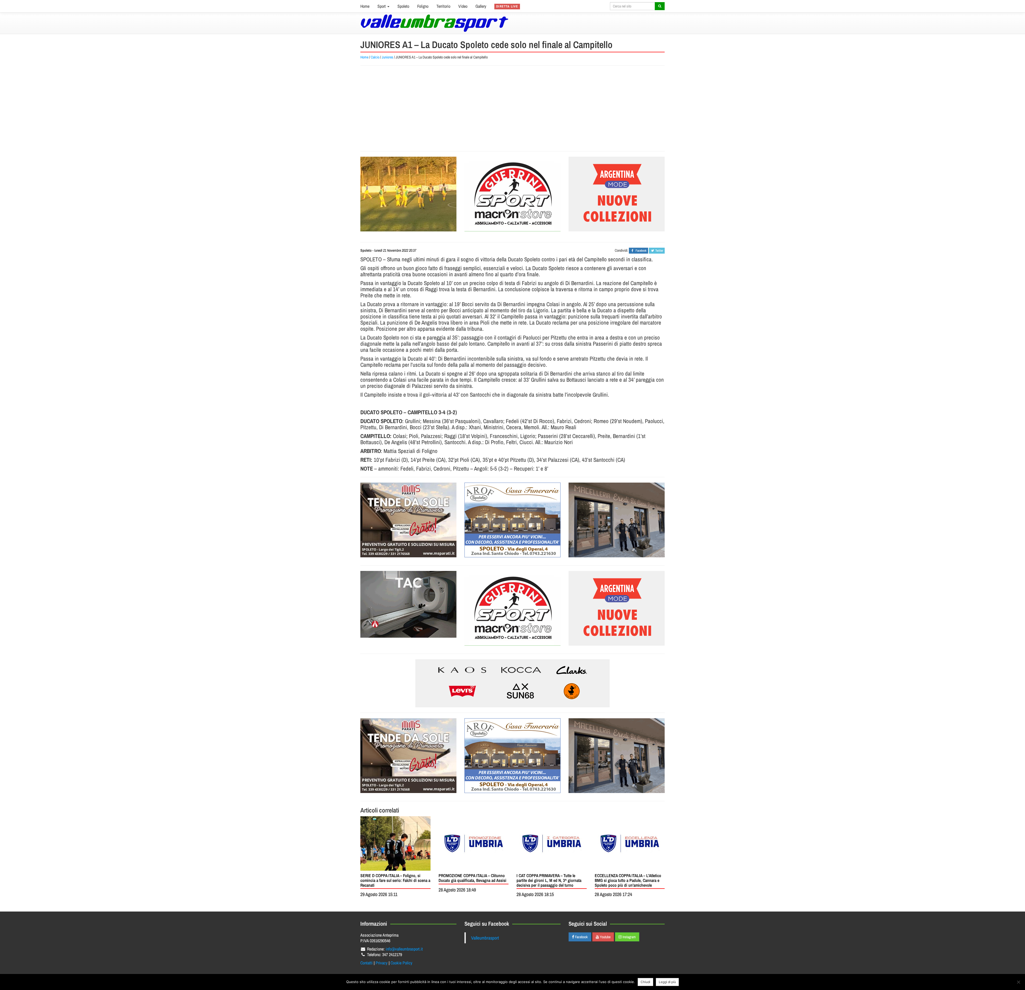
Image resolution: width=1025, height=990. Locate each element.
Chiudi (645, 982)
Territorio (443, 6)
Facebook (581, 936)
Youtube (604, 936)
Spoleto (403, 6)
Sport (382, 6)
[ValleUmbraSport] (434, 23)
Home (364, 6)
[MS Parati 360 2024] (408, 520)
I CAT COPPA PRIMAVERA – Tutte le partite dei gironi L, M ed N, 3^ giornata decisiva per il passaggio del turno (549, 880)
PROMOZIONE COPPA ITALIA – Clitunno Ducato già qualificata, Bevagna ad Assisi (472, 878)
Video (462, 6)
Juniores (387, 57)
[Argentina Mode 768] (512, 683)
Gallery (480, 6)
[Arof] (512, 520)
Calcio (375, 57)
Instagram (629, 936)
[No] (1018, 982)
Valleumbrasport (485, 938)
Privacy (382, 963)
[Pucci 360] (617, 520)
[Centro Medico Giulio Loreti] (408, 604)
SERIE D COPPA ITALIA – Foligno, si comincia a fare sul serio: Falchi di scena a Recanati (395, 880)
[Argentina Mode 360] (617, 194)
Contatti (366, 963)
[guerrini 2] (512, 194)
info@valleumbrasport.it (404, 949)
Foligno (422, 6)
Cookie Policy (401, 963)
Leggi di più (667, 982)
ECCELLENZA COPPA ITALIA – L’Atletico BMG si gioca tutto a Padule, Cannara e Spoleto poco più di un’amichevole (628, 880)
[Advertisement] (512, 108)
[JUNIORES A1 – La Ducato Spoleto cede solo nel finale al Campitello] (408, 194)
